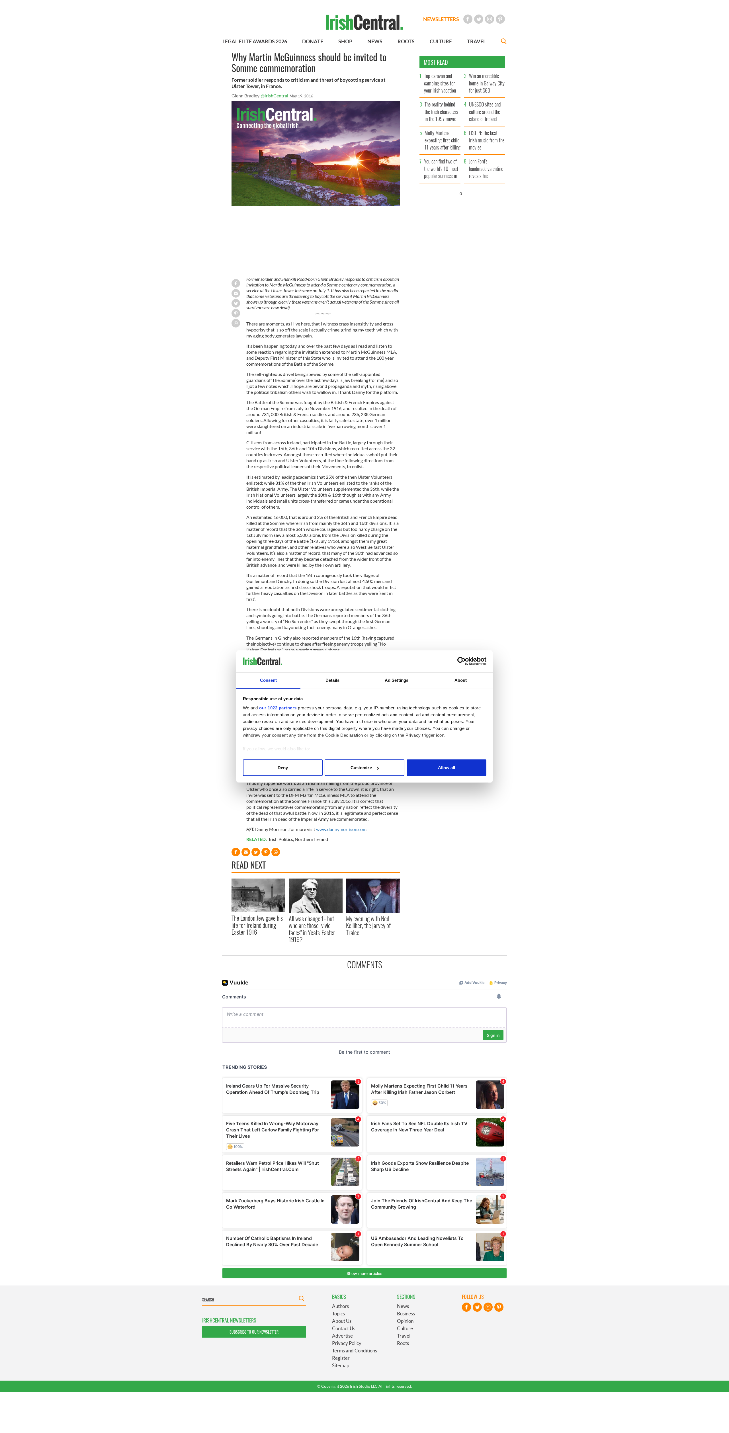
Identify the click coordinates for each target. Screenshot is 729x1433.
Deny (283, 767)
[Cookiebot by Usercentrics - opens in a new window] (461, 661)
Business (406, 1314)
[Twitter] (478, 19)
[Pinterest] (500, 19)
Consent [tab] (268, 679)
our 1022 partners (278, 707)
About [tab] (460, 679)
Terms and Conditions (354, 1351)
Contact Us (343, 1328)
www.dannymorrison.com (341, 829)
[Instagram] (489, 19)
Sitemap (340, 1365)
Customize (361, 767)
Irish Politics (281, 839)
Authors (340, 1306)
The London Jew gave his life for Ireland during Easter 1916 (257, 924)
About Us (341, 1321)
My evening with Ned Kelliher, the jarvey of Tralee (368, 925)
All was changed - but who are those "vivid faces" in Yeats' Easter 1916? (312, 929)
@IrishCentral (274, 95)
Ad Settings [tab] (396, 679)
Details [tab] (332, 679)
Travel (403, 1336)
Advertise (342, 1336)
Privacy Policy (346, 1343)
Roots (403, 1343)
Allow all (446, 767)
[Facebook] (467, 19)
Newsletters (441, 19)
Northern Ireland (311, 839)
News (403, 1306)
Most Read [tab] (436, 62)
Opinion (405, 1321)
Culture (405, 1328)
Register (341, 1358)
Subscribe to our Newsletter (254, 1332)
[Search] (504, 42)
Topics (338, 1314)
